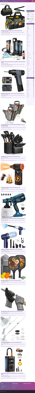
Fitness (30, 47)
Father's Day (7, 315)
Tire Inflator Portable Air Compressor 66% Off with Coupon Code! (12, 374)
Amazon (3, 34)
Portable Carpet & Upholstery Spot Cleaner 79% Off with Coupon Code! (13, 62)
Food (30, 49)
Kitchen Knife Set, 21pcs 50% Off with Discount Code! (10, 156)
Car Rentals (30, 33)
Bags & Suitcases (30, 28)
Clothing (5, 315)
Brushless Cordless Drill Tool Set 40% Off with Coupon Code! (12, 93)
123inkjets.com (30, 87)
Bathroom (30, 29)
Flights (30, 48)
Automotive (6, 253)
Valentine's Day (30, 75)
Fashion (30, 43)
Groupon (30, 86)
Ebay (30, 91)
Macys (30, 59)
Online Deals (9, 34)
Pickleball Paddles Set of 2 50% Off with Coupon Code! (11, 280)
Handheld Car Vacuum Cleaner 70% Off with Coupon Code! (11, 249)
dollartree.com (30, 84)
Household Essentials (10, 160)
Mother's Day (30, 62)
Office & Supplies (9, 191)
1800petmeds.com (30, 89)
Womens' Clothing (30, 76)
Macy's (30, 88)
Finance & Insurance (30, 45)
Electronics (6, 66)
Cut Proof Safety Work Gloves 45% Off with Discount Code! (12, 311)
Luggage (30, 58)
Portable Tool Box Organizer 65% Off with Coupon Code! (11, 30)
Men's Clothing (30, 60)
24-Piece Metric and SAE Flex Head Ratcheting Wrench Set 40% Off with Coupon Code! (13, 125)
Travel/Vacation (30, 73)
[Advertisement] (30, 7)
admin (7, 31)
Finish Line (30, 46)
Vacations (30, 74)
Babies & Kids (30, 27)
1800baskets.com (30, 85)
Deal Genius (30, 90)
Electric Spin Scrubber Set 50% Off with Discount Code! (11, 342)
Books (30, 32)
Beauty (30, 30)
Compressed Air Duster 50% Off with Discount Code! (10, 187)
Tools (10, 34)
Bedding (30, 31)
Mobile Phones (30, 61)
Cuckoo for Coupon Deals (4, 391)
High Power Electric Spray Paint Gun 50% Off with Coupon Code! (13, 218)
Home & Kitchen (6, 34)
